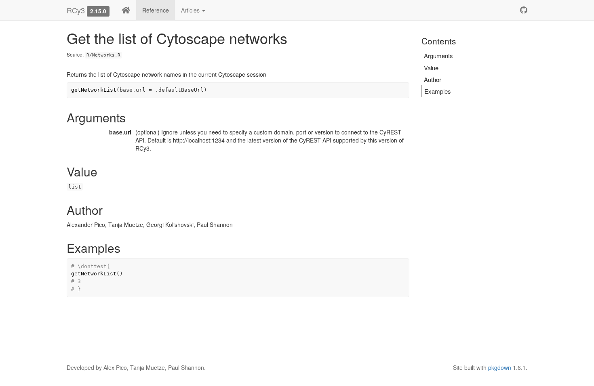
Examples (437, 91)
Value (431, 67)
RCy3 (76, 10)
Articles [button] (191, 10)
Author (432, 79)
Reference (155, 10)
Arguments (438, 55)
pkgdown (499, 367)
